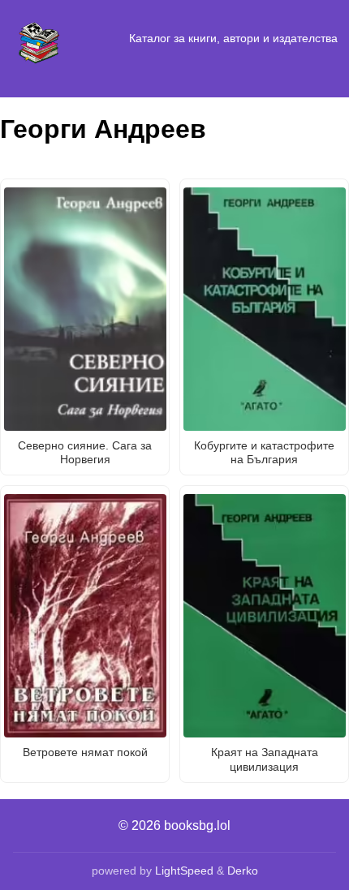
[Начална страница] (39, 38)
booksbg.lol (197, 825)
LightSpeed (184, 870)
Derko (242, 870)
